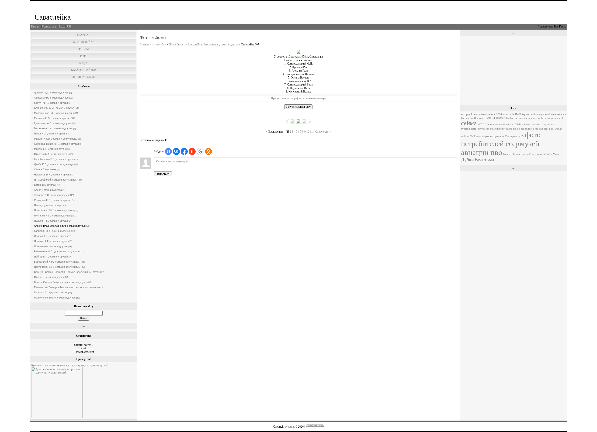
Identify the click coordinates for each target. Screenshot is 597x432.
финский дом (529, 118)
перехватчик (493, 128)
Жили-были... (177, 44)
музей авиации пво (500, 148)
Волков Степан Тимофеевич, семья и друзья (61, 282)
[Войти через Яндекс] (192, 151)
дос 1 (560, 118)
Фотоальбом (159, 44)
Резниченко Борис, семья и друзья (55, 297)
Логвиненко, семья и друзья (50, 246)
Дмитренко (515, 118)
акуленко (537, 154)
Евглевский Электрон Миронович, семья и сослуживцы (67, 287)
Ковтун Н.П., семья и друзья (51, 102)
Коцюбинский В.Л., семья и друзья (54, 159)
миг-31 (490, 118)
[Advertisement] (513, 70)
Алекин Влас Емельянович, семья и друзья (60, 225)
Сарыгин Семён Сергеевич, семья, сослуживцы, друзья (67, 272)
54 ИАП (516, 114)
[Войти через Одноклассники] (208, 151)
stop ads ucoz (549, 124)
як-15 (528, 154)
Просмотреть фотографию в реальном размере (298, 98)
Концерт (507, 154)
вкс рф (516, 128)
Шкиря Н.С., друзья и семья (50, 292)
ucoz (535, 128)
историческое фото (498, 124)
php (541, 128)
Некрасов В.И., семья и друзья (52, 174)
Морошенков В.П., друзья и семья (54, 113)
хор (523, 154)
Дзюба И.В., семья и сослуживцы (53, 164)
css (522, 128)
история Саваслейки (473, 114)
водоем (547, 154)
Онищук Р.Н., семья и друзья (51, 97)
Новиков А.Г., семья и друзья (51, 241)
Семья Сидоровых (45, 169)
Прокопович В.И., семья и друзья (54, 210)
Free (546, 128)
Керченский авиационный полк (538, 114)
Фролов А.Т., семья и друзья (51, 236)
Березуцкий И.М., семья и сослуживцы (57, 261)
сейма (469, 123)
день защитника (484, 136)
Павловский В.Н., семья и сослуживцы (57, 266)
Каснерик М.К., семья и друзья (52, 231)
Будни (516, 154)
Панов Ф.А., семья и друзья (50, 133)
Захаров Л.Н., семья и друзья (51, 195)
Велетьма (484, 159)
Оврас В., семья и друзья (49, 277)
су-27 (521, 136)
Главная (35, 26)
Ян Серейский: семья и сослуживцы (55, 179)
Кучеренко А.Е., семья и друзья (53, 123)
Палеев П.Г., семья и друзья (51, 220)
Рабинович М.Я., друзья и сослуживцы (57, 251)
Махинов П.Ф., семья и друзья (52, 118)
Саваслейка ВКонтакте (473, 118)
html (551, 128)
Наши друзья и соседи (47, 205)
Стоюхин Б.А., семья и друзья (52, 154)
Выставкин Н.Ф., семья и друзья (53, 128)
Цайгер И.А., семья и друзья (51, 256)
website (465, 136)
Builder (528, 128)
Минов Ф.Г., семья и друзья (50, 148)
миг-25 (514, 124)
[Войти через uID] (168, 151)
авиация (561, 114)
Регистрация (49, 26)
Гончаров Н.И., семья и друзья (52, 215)
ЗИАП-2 (482, 124)
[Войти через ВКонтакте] (176, 151)
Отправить (163, 174)
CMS (472, 136)
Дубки (467, 159)
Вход (62, 26)
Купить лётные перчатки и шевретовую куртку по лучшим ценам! (69, 365)
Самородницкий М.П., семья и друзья (56, 143)
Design (558, 128)
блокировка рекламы (529, 124)
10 (307, 131)
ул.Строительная (547, 118)
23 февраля (511, 136)
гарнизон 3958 (493, 114)
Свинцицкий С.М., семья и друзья (54, 107)
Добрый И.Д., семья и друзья (51, 92)
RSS (69, 26)
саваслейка (502, 118)
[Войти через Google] (200, 151)
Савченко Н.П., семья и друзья (52, 200)
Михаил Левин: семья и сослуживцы (55, 138)
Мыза (556, 154)
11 (311, 131)
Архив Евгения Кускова (48, 190)
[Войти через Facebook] (184, 151)
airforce (507, 114)
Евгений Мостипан (45, 184)
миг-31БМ (506, 128)
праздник (499, 136)
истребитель (478, 128)
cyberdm (466, 128)
